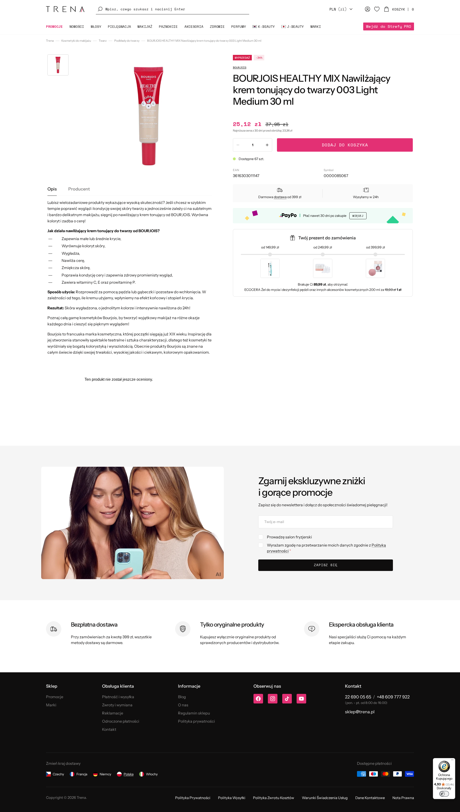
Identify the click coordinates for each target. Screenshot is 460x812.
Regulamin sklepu (194, 713)
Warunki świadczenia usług (325, 797)
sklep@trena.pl (359, 711)
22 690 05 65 (358, 697)
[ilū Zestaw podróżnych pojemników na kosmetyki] (322, 268)
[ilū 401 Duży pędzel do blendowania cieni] (270, 268)
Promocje (54, 696)
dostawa (280, 197)
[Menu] (452, 761)
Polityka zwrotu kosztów (273, 797)
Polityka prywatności (196, 721)
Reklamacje (112, 713)
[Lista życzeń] (377, 9)
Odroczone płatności (120, 721)
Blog (182, 696)
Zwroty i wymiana (117, 705)
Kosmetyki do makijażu (76, 40)
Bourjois (239, 67)
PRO (388, 26)
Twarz (103, 40)
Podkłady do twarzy (126, 40)
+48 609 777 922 (393, 697)
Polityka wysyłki (231, 797)
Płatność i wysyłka (118, 696)
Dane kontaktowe (370, 797)
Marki (51, 705)
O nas (183, 705)
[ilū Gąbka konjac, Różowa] (375, 268)
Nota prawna (403, 797)
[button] (172, 9)
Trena (50, 40)
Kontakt (109, 729)
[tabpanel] (129, 278)
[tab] (52, 189)
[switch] (444, 794)
